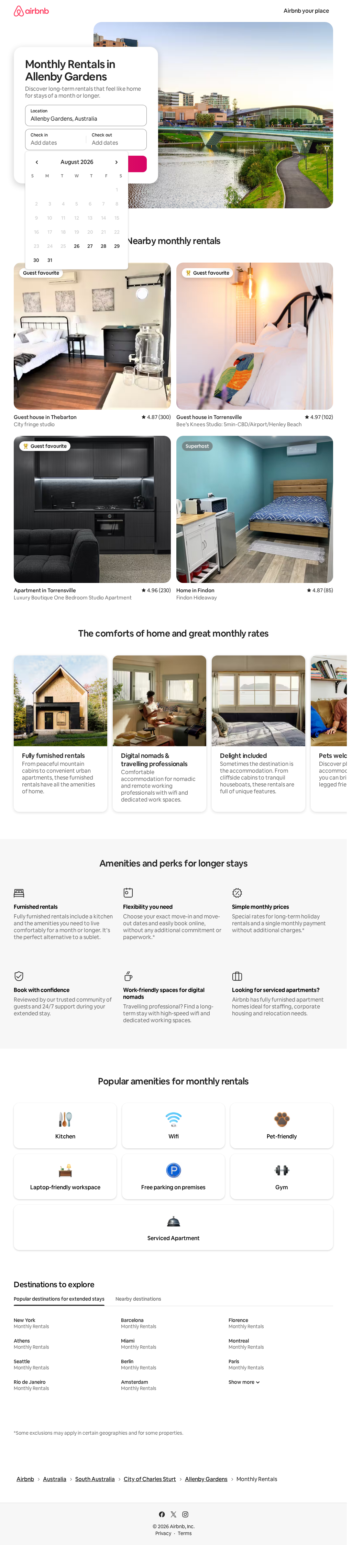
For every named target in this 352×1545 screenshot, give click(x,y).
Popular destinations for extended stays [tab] (59, 1299)
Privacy (163, 1533)
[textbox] (55, 143)
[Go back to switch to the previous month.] (37, 162)
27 (90, 246)
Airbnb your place (306, 10)
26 (76, 246)
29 (117, 246)
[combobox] (86, 118)
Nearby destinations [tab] (138, 1299)
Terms (185, 1533)
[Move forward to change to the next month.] (116, 162)
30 (36, 260)
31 (49, 260)
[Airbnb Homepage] (31, 11)
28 (103, 246)
